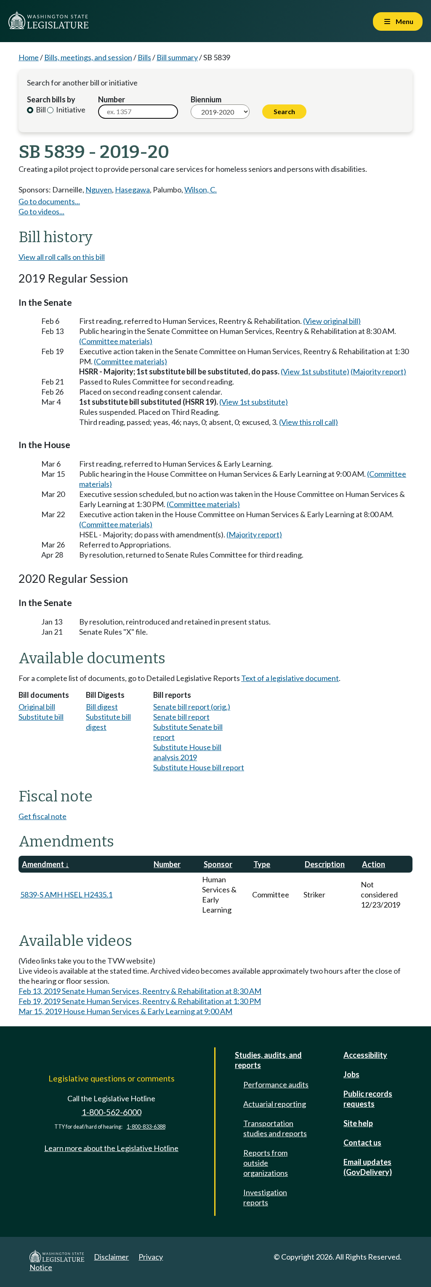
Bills (144, 57)
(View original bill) (332, 321)
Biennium (206, 99)
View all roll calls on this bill (62, 257)
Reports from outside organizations (265, 1163)
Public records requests (367, 1098)
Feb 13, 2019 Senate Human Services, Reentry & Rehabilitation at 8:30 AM (140, 991)
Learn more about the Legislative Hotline (111, 1148)
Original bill (37, 706)
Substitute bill (41, 716)
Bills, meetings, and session (88, 57)
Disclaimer (111, 1256)
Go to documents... (49, 201)
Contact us (362, 1142)
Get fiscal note (43, 816)
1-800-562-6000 (111, 1112)
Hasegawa (132, 189)
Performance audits (276, 1084)
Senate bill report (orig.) (191, 706)
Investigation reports (265, 1197)
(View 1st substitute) (315, 371)
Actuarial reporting (274, 1103)
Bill (40, 109)
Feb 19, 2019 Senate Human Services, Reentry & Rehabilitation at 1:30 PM (140, 1001)
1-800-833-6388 (146, 1127)
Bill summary (177, 57)
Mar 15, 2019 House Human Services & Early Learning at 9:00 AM (125, 1011)
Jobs (351, 1074)
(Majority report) (378, 371)
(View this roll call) (308, 422)
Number (111, 99)
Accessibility (365, 1055)
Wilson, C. (200, 189)
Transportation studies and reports (275, 1128)
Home (29, 57)
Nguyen (98, 189)
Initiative (70, 109)
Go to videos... (41, 211)
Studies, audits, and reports (268, 1060)
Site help (358, 1123)
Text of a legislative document (290, 678)
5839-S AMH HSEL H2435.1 (66, 894)
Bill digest (102, 706)
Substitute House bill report (198, 767)
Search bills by (51, 99)
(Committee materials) (115, 341)
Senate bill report (181, 716)
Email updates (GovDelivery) (367, 1167)
